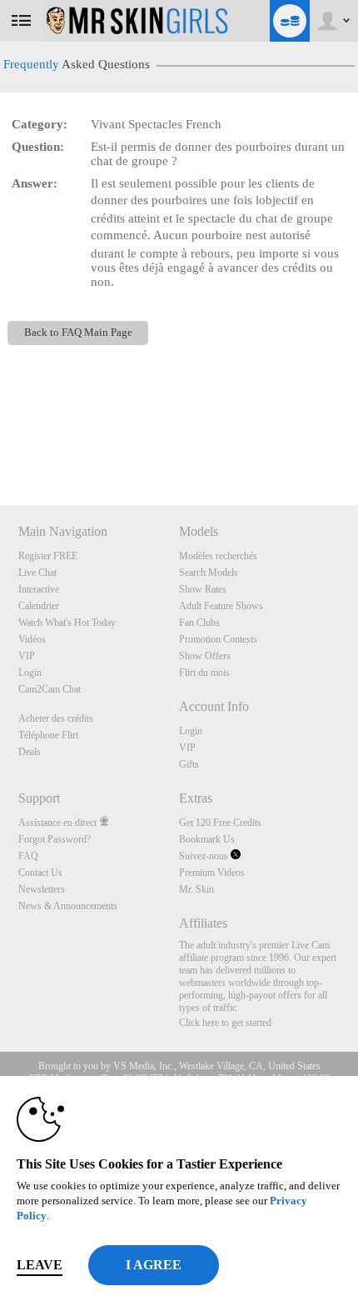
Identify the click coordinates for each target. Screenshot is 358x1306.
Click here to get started (225, 1022)
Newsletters (41, 889)
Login (30, 672)
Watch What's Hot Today (67, 622)
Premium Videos (212, 872)
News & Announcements (67, 906)
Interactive (38, 589)
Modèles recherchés (218, 556)
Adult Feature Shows (221, 606)
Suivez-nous (205, 856)
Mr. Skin (196, 889)
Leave (39, 1265)
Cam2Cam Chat (49, 689)
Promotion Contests (218, 639)
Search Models (208, 572)
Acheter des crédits (55, 718)
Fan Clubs (199, 622)
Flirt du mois (204, 672)
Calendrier (38, 606)
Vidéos (32, 639)
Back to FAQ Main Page (78, 332)
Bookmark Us (207, 839)
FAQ (28, 856)
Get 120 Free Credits (220, 822)
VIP (26, 656)
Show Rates (202, 589)
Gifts (189, 764)
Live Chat (37, 572)
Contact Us (40, 872)
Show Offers (205, 656)
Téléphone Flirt (48, 735)
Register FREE (47, 556)
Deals (29, 752)
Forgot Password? (54, 839)
